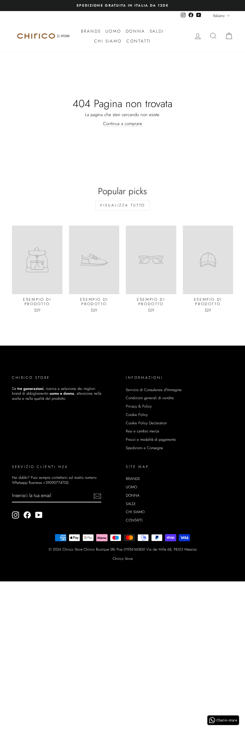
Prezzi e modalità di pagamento (151, 439)
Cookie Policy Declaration (146, 423)
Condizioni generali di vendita (150, 398)
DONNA (135, 31)
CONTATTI (138, 41)
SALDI (157, 31)
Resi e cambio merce (142, 431)
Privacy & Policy (139, 406)
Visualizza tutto (122, 205)
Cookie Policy (137, 414)
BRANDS (91, 31)
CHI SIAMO (108, 41)
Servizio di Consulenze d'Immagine (154, 390)
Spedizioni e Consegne (144, 448)
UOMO (113, 31)
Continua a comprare (122, 124)
